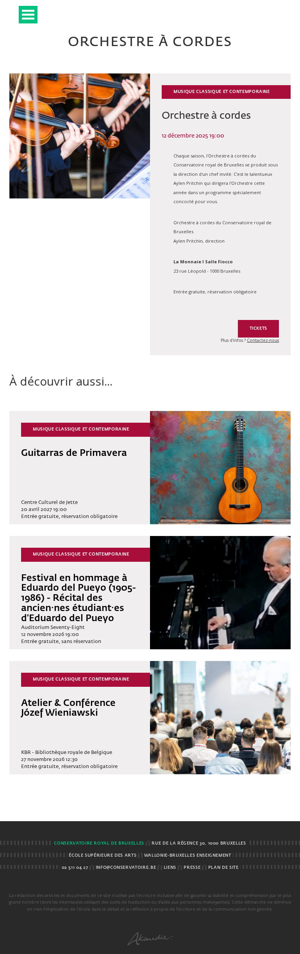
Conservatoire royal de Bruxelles (99, 843)
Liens (170, 868)
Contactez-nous (263, 340)
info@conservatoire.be (126, 868)
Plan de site (223, 868)
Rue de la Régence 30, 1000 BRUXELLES (199, 843)
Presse (192, 868)
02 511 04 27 (75, 868)
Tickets (258, 329)
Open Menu (28, 14)
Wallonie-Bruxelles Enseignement (187, 856)
